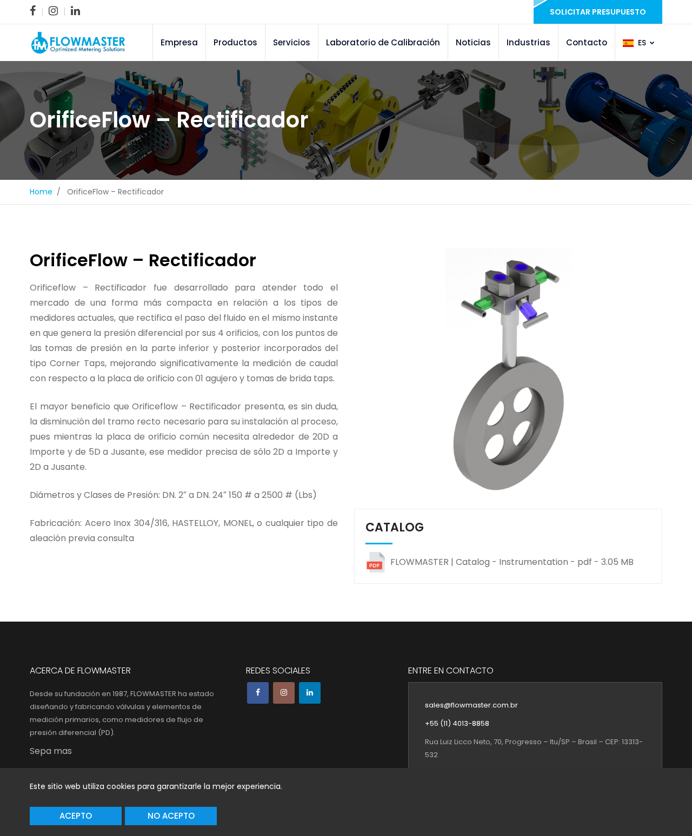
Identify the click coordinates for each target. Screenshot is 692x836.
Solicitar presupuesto (598, 11)
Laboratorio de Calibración (383, 42)
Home (41, 191)
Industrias (528, 42)
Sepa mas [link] (51, 751)
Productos (235, 42)
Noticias (473, 42)
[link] (33, 10)
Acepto (75, 815)
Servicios (291, 42)
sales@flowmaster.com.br (471, 705)
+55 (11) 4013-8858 (457, 723)
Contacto (586, 42)
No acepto (171, 815)
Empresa (179, 42)
